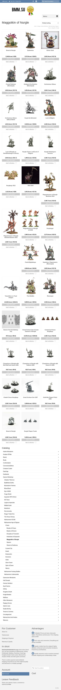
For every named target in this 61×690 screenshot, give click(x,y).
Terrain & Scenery (8, 611)
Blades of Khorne (11, 531)
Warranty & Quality (7, 641)
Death (7, 551)
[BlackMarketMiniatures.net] (30, 10)
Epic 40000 (7, 491)
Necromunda (8, 511)
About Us (4, 631)
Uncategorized (7, 614)
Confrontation (7, 463)
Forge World (7, 494)
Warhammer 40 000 (9, 519)
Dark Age (5, 471)
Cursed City (8, 548)
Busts (4, 460)
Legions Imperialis (9, 502)
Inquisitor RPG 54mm (10, 497)
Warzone (5, 620)
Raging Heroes (7, 603)
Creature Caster (7, 468)
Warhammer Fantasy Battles (12, 571)
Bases (5, 457)
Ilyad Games (6, 586)
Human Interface (7, 583)
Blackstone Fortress (9, 485)
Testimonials (5, 635)
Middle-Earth (8, 505)
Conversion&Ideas (8, 465)
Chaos (7, 525)
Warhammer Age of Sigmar (11, 522)
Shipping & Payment (8, 638)
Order (7, 559)
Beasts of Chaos (11, 528)
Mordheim (7, 508)
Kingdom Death (7, 591)
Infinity (5, 589)
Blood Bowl (7, 488)
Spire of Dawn (9, 565)
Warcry (7, 568)
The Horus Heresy (9, 516)
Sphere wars (6, 606)
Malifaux (5, 597)
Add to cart (11, 59)
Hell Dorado (6, 580)
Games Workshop (8, 477)
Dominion (8, 557)
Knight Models (7, 594)
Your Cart (15, 1)
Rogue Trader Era (9, 514)
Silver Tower (8, 562)
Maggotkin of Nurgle (13, 539)
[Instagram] (36, 1)
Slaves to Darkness (12, 545)
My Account (5, 673)
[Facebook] (33, 1)
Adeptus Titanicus (9, 480)
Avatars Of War (7, 454)
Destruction (8, 554)
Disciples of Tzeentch (13, 533)
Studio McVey (7, 608)
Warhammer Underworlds (11, 574)
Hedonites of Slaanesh (13, 536)
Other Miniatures (7, 600)
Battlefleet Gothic (9, 482)
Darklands (6, 474)
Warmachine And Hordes (10, 617)
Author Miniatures (8, 451)
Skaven (9, 542)
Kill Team (7, 499)
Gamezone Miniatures (9, 577)
